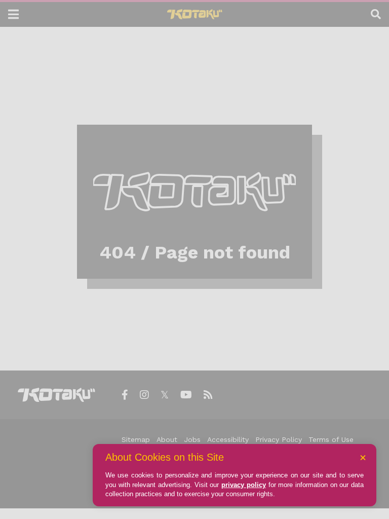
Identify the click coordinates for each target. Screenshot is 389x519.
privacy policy (243, 485)
